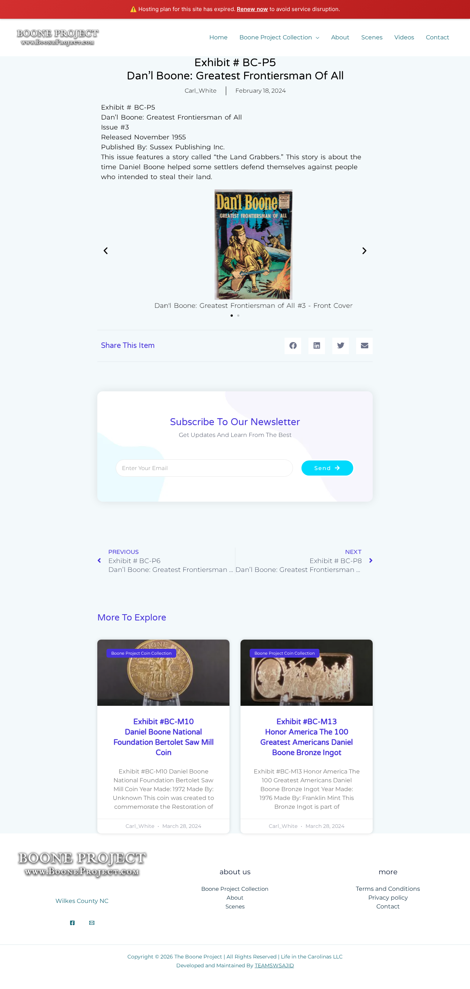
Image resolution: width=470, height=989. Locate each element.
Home (218, 37)
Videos (404, 37)
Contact (437, 37)
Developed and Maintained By (235, 965)
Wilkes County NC (81, 900)
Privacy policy (388, 897)
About (340, 37)
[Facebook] (72, 923)
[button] (105, 250)
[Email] (92, 923)
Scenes (372, 37)
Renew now (252, 9)
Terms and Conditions (388, 888)
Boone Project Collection (275, 37)
